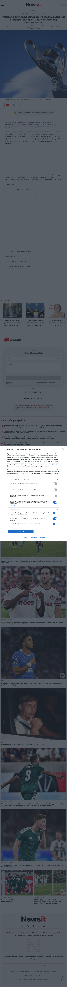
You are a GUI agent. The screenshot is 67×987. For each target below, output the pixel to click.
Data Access (33, 537)
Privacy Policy (43, 537)
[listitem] (33, 480)
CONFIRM (21, 531)
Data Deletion (23, 537)
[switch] (55, 483)
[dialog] (33, 493)
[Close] (63, 449)
